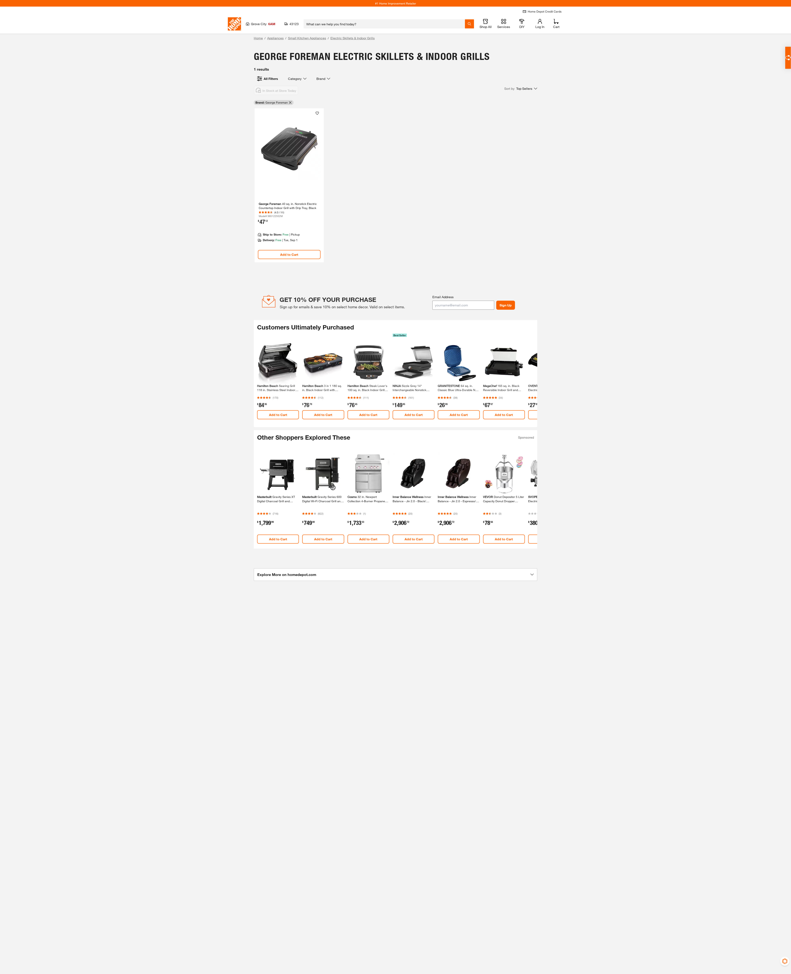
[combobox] (384, 24)
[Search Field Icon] (469, 23)
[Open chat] (788, 58)
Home (258, 38)
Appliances (275, 38)
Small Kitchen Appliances (307, 38)
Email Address (443, 297)
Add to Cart (289, 254)
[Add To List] (317, 113)
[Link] (289, 185)
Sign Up (506, 305)
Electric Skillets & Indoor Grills (352, 38)
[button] (520, 88)
